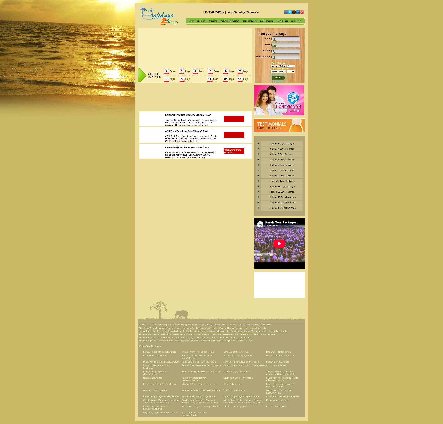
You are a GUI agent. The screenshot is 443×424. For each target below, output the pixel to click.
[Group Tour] (283, 22)
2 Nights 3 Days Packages (282, 143)
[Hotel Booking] (267, 22)
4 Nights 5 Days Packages (282, 154)
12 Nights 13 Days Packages (282, 197)
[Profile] (201, 22)
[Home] (190, 22)
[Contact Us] (297, 22)
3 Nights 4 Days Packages (282, 149)
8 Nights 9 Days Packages (282, 176)
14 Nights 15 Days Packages (282, 208)
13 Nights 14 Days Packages (282, 202)
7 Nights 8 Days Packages (282, 170)
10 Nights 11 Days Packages (281, 186)
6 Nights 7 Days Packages (282, 165)
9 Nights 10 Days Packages (282, 181)
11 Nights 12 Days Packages (281, 192)
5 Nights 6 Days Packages (282, 159)
